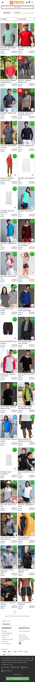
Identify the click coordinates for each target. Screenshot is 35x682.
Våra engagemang (6, 643)
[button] (26, 2)
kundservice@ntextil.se (24, 631)
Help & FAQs (5, 641)
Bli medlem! (6, 624)
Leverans (4, 637)
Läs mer (11, 664)
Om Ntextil (4, 631)
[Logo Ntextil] (17, 2)
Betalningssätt (5, 635)
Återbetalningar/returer (7, 639)
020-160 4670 (22, 635)
